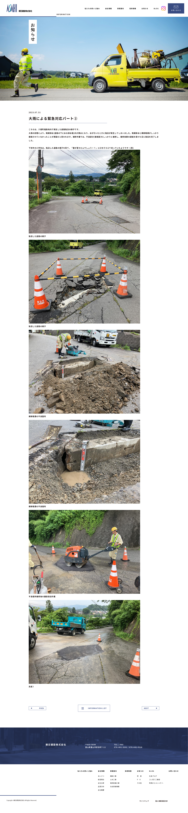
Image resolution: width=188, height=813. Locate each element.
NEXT (146, 708)
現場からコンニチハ (156, 783)
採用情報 (132, 8)
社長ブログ (153, 776)
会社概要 (101, 790)
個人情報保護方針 (161, 801)
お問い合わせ (174, 771)
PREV (41, 708)
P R (139, 779)
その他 (139, 783)
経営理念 (101, 779)
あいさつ (101, 776)
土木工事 (113, 779)
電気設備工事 (115, 783)
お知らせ (145, 8)
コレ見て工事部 (154, 779)
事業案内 (120, 8)
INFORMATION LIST (97, 708)
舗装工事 (113, 776)
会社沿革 (101, 783)
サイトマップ (144, 801)
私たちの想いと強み (92, 8)
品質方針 (101, 786)
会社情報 (108, 8)
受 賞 (139, 776)
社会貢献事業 (115, 786)
